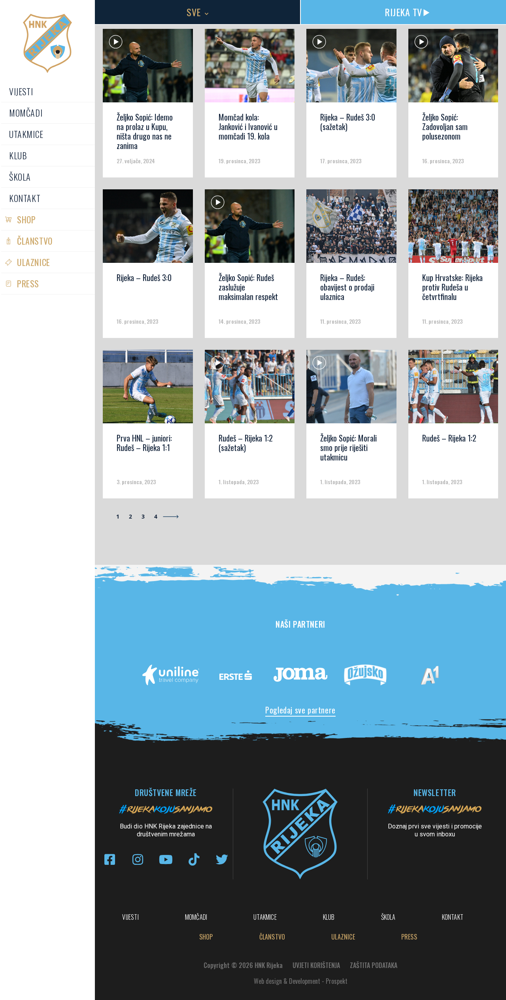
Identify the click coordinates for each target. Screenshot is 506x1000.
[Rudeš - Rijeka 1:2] (453, 389)
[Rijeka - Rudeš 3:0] (148, 228)
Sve (194, 12)
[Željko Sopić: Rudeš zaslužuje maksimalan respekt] (250, 228)
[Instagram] (138, 859)
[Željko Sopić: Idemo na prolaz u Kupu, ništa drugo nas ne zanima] (148, 68)
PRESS (28, 283)
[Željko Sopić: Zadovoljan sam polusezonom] (453, 68)
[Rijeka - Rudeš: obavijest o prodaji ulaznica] (351, 228)
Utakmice (26, 134)
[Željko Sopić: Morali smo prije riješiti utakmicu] (351, 389)
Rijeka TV (403, 12)
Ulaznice (33, 262)
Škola (20, 176)
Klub (18, 155)
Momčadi (25, 112)
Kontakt (24, 198)
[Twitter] (222, 859)
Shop (26, 219)
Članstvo (35, 240)
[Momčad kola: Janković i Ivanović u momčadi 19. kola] (250, 68)
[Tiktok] (194, 859)
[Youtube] (166, 859)
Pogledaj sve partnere (300, 710)
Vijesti (21, 91)
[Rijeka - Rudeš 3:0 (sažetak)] (351, 68)
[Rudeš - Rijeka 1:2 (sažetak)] (250, 389)
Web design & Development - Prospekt (300, 981)
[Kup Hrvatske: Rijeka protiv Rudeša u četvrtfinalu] (453, 228)
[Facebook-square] (110, 859)
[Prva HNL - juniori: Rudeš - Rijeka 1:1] (148, 389)
